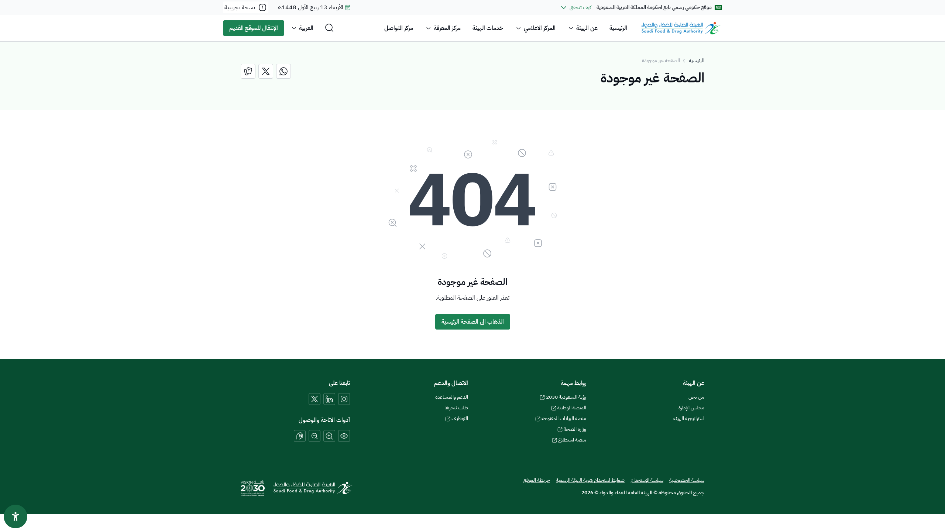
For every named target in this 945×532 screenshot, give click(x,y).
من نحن (696, 397)
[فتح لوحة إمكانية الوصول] (15, 516)
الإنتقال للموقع (253, 28)
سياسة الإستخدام (646, 480)
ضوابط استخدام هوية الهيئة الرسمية (590, 480)
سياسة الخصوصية (686, 480)
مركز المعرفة (447, 28)
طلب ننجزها (456, 408)
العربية (306, 28)
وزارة (575, 429)
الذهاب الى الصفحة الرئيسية (472, 321)
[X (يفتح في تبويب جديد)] (314, 399)
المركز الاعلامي (540, 28)
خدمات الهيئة (487, 28)
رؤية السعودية (566, 397)
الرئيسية (618, 28)
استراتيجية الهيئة (688, 418)
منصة (572, 440)
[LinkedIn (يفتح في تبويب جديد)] (329, 399)
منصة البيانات (564, 418)
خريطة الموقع (536, 480)
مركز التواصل (398, 28)
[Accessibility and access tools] (300, 436)
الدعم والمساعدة (451, 397)
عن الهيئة (587, 28)
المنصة (571, 408)
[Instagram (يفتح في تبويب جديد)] (344, 399)
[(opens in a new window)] (283, 71)
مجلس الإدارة (691, 408)
